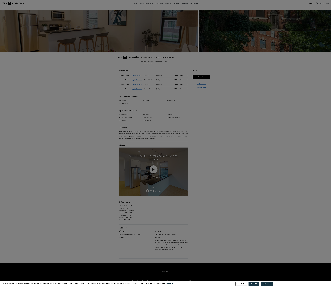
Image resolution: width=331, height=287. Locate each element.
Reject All (254, 283)
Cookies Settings (241, 283)
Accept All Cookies (267, 283)
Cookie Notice (169, 283)
